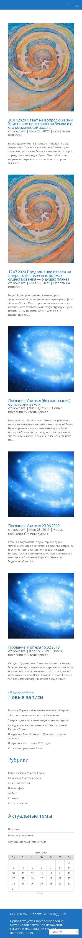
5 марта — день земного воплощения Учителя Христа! (38, 720)
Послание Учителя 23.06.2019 (34, 525)
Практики (13, 829)
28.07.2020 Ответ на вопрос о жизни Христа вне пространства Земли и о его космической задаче (40, 124)
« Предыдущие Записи (21, 692)
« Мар (39, 893)
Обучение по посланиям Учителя (27, 841)
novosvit (19, 131)
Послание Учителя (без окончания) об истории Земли (39, 402)
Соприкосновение (18, 803)
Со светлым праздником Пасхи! (25, 748)
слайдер (12, 793)
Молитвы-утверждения (20, 835)
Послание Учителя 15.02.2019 (34, 647)
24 (13, 883)
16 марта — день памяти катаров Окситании (33, 715)
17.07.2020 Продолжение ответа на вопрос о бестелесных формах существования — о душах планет (39, 275)
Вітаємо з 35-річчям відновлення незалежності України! (39, 710)
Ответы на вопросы (19, 783)
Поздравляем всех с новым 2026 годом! (29, 743)
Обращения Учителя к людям (24, 778)
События (13, 798)
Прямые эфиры (16, 788)
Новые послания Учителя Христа (35, 410)
